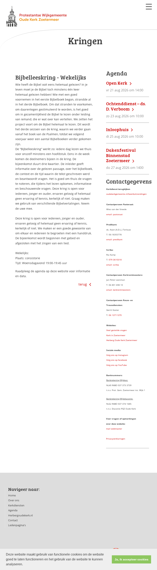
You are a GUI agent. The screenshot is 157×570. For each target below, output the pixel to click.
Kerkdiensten (16, 505)
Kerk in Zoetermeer (115, 335)
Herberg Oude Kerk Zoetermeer (121, 340)
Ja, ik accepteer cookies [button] (131, 559)
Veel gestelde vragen (116, 330)
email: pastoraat (114, 214)
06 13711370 (115, 315)
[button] (24, 564)
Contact (13, 520)
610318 (118, 259)
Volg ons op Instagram (117, 355)
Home (12, 495)
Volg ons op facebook (116, 360)
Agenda (12, 510)
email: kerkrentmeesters (118, 289)
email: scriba (112, 264)
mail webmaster (114, 428)
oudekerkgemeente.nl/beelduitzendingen (126, 194)
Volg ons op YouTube (116, 365)
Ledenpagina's (17, 525)
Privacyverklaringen (115, 438)
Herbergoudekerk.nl (20, 515)
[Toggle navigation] (149, 6)
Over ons (13, 500)
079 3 (111, 259)
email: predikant (114, 239)
